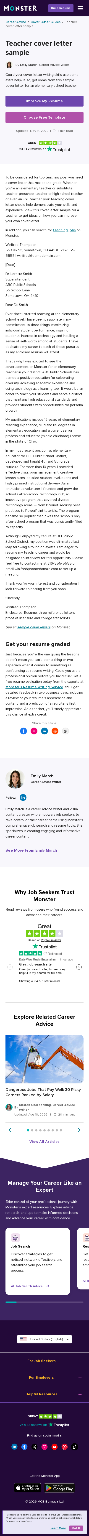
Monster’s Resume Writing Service (34, 687)
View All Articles (44, 1141)
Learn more (58, 1528)
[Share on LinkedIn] (44, 731)
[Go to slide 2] (32, 1130)
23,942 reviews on (33, 1425)
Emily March (28, 65)
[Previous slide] (10, 1129)
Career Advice (15, 22)
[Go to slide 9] (61, 1130)
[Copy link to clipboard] (65, 731)
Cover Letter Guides (45, 22)
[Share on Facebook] (23, 731)
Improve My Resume (44, 101)
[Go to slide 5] (44, 1130)
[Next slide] (79, 1129)
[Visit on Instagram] (34, 731)
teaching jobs (64, 230)
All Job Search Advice (26, 1286)
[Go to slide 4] (40, 1130)
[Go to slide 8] (57, 1130)
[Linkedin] (23, 797)
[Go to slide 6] (48, 1130)
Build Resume (61, 8)
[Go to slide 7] (53, 1130)
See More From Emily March (31, 850)
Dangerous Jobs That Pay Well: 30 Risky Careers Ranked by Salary (43, 1092)
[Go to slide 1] (28, 1130)
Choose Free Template (44, 117)
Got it (76, 1528)
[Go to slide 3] (36, 1130)
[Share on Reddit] (55, 731)
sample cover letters (33, 627)
